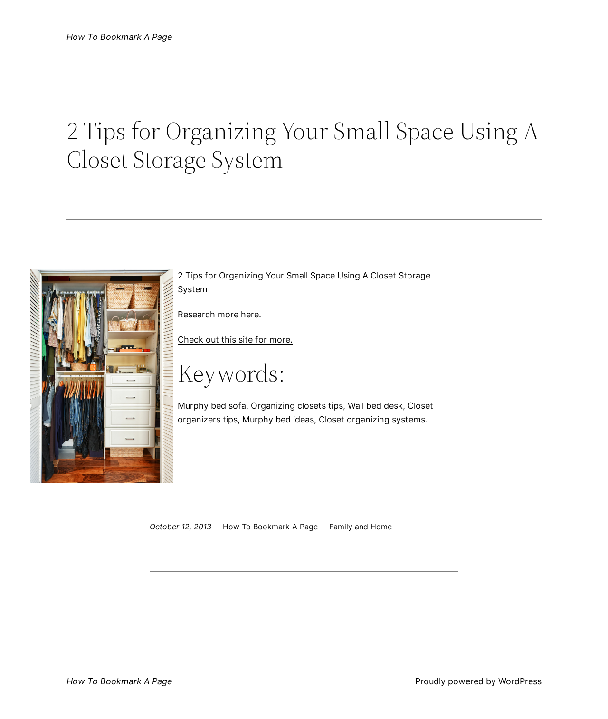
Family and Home (360, 526)
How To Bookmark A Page (119, 37)
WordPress (520, 681)
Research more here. (219, 314)
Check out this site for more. (235, 340)
